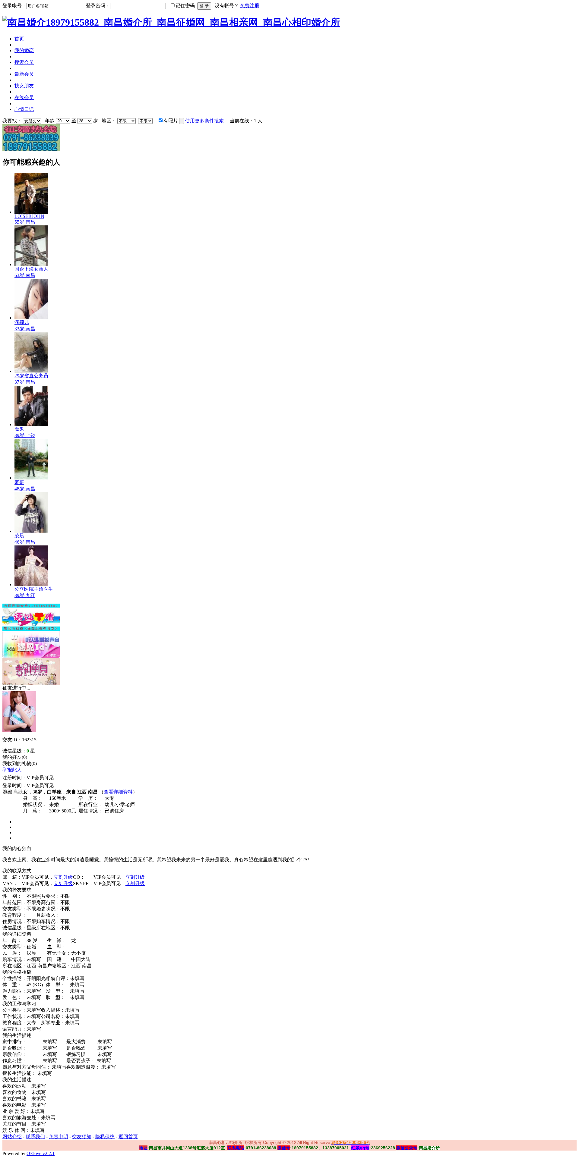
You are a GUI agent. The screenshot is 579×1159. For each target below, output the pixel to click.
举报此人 (12, 769)
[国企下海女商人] (31, 264)
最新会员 (24, 74)
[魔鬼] (31, 424)
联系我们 (35, 1136)
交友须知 (81, 1136)
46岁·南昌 (24, 542)
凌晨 (19, 535)
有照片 (170, 120)
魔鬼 (19, 429)
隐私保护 (105, 1136)
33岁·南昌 (24, 328)
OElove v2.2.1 (41, 1153)
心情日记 (24, 109)
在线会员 (24, 97)
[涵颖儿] (31, 317)
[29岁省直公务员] (31, 371)
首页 (19, 38)
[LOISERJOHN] (31, 212)
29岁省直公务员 (31, 375)
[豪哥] (31, 477)
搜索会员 (24, 62)
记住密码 (185, 5)
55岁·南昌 (24, 222)
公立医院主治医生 (33, 589)
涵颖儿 (21, 322)
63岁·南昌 (24, 275)
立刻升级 (63, 877)
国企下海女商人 (31, 269)
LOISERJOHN (29, 216)
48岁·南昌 (24, 488)
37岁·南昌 (24, 382)
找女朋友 (24, 85)
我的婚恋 (24, 50)
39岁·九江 (24, 595)
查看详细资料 (118, 791)
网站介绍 (12, 1136)
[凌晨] (31, 531)
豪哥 (19, 482)
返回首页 (128, 1136)
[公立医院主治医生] (31, 584)
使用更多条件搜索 (204, 120)
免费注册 (249, 5)
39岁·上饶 (24, 435)
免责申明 (58, 1136)
